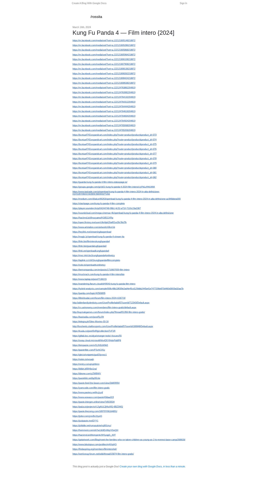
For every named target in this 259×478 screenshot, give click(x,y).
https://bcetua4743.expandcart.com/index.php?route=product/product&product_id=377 (114, 154)
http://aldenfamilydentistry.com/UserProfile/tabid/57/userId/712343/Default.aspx (111, 302)
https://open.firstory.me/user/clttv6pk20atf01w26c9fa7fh (100, 222)
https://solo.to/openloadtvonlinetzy (89, 265)
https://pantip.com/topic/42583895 (89, 293)
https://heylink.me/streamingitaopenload (92, 232)
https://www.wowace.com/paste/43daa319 (93, 397)
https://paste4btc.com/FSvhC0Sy (89, 350)
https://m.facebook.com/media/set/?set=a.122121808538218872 (104, 83)
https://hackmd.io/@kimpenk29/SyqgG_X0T (94, 435)
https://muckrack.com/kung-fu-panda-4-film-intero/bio (98, 274)
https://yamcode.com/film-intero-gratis (91, 388)
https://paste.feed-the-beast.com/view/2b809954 (96, 383)
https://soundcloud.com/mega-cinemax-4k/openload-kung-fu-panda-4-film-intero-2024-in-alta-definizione (123, 213)
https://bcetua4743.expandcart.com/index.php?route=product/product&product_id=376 (114, 149)
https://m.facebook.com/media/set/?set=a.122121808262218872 (104, 73)
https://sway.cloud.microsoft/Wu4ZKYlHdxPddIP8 (97, 340)
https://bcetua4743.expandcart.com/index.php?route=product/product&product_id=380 (114, 168)
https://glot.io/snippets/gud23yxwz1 (90, 354)
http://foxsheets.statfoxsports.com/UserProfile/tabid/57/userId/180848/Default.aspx (113, 326)
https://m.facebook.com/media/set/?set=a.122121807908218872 (104, 64)
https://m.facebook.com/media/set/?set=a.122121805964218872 (104, 54)
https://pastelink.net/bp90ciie (86, 378)
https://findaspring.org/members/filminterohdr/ (95, 449)
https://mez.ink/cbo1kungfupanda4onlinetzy (94, 255)
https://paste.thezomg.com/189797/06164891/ (95, 411)
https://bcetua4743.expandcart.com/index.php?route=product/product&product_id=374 (114, 139)
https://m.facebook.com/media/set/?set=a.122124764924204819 (104, 121)
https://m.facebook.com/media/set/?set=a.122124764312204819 (104, 102)
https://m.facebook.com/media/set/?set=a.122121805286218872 (104, 45)
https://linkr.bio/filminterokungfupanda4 (91, 241)
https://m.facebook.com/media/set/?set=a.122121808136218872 (104, 69)
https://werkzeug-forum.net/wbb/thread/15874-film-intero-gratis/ (103, 454)
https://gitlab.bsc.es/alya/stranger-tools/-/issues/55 (97, 336)
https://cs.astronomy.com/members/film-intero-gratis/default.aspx (104, 307)
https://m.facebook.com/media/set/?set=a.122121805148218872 (104, 40)
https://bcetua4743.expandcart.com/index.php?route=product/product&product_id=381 (114, 172)
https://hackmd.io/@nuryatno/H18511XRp (93, 218)
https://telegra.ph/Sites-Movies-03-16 (91, 321)
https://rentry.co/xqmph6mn (86, 364)
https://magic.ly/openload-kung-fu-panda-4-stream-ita (98, 236)
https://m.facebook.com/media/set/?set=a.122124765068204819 (104, 125)
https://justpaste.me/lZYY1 (85, 421)
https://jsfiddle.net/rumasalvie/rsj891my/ (92, 425)
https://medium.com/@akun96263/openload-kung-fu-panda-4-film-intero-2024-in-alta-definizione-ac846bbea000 (127, 199)
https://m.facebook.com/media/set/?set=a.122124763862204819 (104, 87)
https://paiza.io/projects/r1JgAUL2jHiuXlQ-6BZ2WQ (98, 406)
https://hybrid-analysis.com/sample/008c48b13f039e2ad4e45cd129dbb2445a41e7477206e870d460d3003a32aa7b (128, 288)
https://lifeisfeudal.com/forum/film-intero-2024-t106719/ (99, 298)
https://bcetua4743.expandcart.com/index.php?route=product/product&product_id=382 (114, 177)
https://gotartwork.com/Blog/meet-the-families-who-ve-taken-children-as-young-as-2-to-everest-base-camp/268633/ (129, 439)
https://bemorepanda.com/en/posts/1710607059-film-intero (101, 270)
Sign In (183, 3)
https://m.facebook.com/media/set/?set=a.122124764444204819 (104, 106)
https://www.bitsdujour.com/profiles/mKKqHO (95, 444)
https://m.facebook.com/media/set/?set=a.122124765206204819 (104, 130)
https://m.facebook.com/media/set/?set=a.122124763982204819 (104, 92)
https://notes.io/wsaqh (83, 359)
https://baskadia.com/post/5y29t (88, 317)
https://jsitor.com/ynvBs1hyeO (87, 416)
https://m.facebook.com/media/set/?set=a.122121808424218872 (104, 78)
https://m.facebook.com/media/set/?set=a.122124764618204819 (104, 111)
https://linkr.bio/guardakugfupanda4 (89, 246)
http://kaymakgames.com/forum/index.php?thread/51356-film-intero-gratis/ (109, 312)
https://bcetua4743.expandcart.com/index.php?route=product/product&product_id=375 (114, 144)
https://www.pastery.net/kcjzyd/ (88, 392)
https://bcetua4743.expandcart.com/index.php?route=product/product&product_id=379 (114, 163)
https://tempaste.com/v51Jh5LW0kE (90, 345)
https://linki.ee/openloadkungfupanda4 (91, 251)
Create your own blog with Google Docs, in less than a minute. (153, 466)
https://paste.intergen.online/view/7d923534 (94, 402)
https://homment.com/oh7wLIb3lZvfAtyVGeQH (95, 430)
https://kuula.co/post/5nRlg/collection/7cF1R (94, 331)
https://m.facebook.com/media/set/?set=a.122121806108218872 (104, 59)
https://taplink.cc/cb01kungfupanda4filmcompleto (96, 260)
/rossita (96, 17)
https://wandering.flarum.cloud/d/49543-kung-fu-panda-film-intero (104, 284)
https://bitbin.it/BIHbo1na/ (85, 369)
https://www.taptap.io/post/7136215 (90, 279)
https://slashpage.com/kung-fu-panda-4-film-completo (99, 203)
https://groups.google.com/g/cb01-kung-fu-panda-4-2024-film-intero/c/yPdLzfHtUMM (114, 187)
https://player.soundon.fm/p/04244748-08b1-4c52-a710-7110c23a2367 (107, 208)
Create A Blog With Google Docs (89, 3)
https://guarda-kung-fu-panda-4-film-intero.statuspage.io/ (100, 182)
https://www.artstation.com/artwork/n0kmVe (94, 227)
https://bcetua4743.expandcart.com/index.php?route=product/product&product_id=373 (114, 135)
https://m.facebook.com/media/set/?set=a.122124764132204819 (104, 97)
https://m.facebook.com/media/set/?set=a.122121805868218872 (104, 50)
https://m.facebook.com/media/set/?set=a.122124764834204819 (104, 116)
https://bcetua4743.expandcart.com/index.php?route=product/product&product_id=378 (114, 158)
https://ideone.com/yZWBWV (87, 373)
